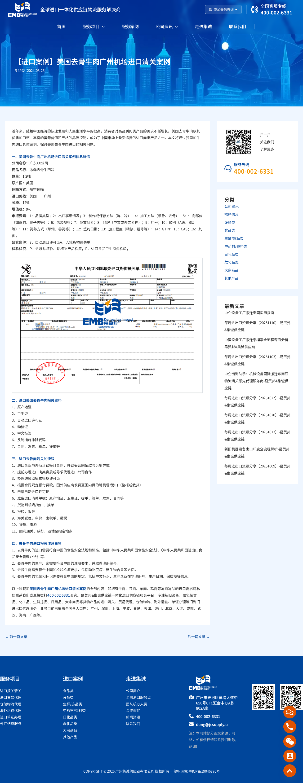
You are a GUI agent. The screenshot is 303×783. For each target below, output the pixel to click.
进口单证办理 (10, 716)
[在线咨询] (289, 712)
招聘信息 (231, 214)
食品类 (19, 70)
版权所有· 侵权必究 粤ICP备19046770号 (187, 771)
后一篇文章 (199, 636)
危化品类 (231, 262)
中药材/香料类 (235, 246)
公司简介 (133, 690)
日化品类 (231, 254)
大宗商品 (231, 270)
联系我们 (133, 723)
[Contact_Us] (289, 756)
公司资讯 (231, 206)
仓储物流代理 (10, 703)
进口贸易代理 (10, 697)
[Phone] (289, 726)
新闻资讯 (133, 716)
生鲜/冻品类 (234, 238)
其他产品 (231, 278)
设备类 (229, 222)
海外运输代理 (10, 710)
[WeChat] (289, 741)
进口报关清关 (10, 690)
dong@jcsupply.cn (213, 724)
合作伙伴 (133, 710)
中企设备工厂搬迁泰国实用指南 (249, 312)
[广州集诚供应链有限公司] (22, 8)
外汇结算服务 (10, 723)
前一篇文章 (16, 636)
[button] (102, 26)
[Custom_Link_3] (289, 770)
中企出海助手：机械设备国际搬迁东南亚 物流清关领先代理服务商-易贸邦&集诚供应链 (256, 380)
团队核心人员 (136, 703)
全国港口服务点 (138, 697)
